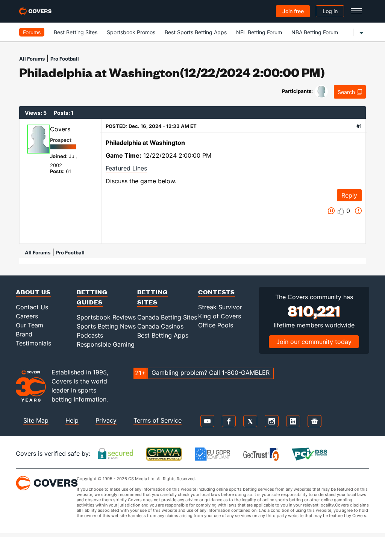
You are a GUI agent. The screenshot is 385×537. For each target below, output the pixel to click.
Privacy (106, 420)
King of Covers (219, 316)
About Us (33, 292)
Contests (216, 292)
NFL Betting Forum (259, 32)
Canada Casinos (160, 326)
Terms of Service (157, 420)
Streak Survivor (220, 307)
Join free (293, 11)
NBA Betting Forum (314, 32)
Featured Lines (126, 168)
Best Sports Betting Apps (196, 32)
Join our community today (314, 341)
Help (72, 420)
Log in (330, 11)
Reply (349, 195)
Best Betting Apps (162, 335)
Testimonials (33, 343)
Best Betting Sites (75, 32)
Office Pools (215, 325)
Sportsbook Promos (131, 32)
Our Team (29, 325)
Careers (27, 316)
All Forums (32, 59)
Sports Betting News (106, 326)
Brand (24, 334)
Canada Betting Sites (167, 317)
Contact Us (32, 307)
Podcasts (90, 335)
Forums (32, 32)
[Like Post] (341, 211)
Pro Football (64, 59)
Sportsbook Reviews (106, 317)
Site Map (36, 420)
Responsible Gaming (106, 344)
